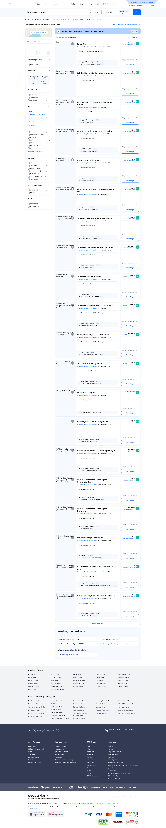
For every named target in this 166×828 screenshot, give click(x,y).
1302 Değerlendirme (129, 131)
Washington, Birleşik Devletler (88, 47)
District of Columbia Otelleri (61, 19)
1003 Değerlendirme (129, 422)
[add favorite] (72, 43)
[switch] (56, 37)
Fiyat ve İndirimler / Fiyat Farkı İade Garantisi (125, 24)
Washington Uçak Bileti (70, 655)
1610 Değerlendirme (129, 73)
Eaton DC (115, 639)
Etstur (27, 19)
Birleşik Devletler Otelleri (43, 19)
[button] (137, 12)
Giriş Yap (135, 31)
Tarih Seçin (130, 64)
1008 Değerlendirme (129, 277)
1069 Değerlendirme (129, 247)
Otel (33, 19)
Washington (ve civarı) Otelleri (79, 19)
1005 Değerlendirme (129, 102)
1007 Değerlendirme (129, 509)
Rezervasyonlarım (147, 2)
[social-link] (29, 730)
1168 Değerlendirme (129, 160)
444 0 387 (151, 6)
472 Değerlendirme (129, 391)
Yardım (131, 6)
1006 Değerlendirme (129, 306)
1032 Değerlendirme (129, 480)
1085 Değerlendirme (129, 567)
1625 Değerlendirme (129, 44)
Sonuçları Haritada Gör (40, 32)
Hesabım (135, 2)
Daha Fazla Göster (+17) (35, 151)
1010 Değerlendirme (129, 189)
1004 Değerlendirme (129, 218)
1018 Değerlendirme (129, 364)
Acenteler (140, 6)
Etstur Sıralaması (132, 37)
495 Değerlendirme (129, 335)
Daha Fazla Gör (97, 623)
